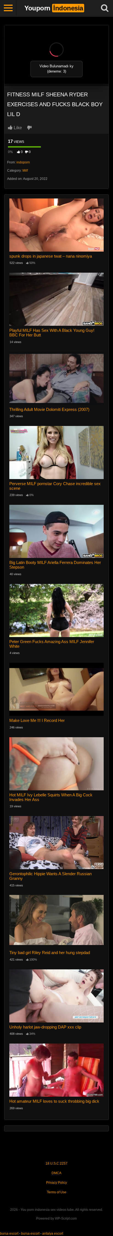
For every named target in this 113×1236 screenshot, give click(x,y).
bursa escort (9, 1233)
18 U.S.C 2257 (56, 1163)
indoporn (23, 162)
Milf (25, 170)
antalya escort (52, 1233)
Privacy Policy (56, 1183)
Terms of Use (56, 1192)
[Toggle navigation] (8, 8)
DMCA (56, 1173)
